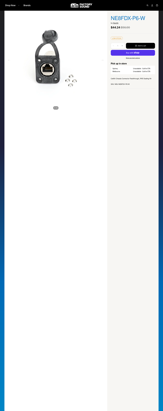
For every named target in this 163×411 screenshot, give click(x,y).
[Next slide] (102, 60)
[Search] (147, 5)
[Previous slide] (9, 60)
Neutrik (115, 23)
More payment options (133, 58)
